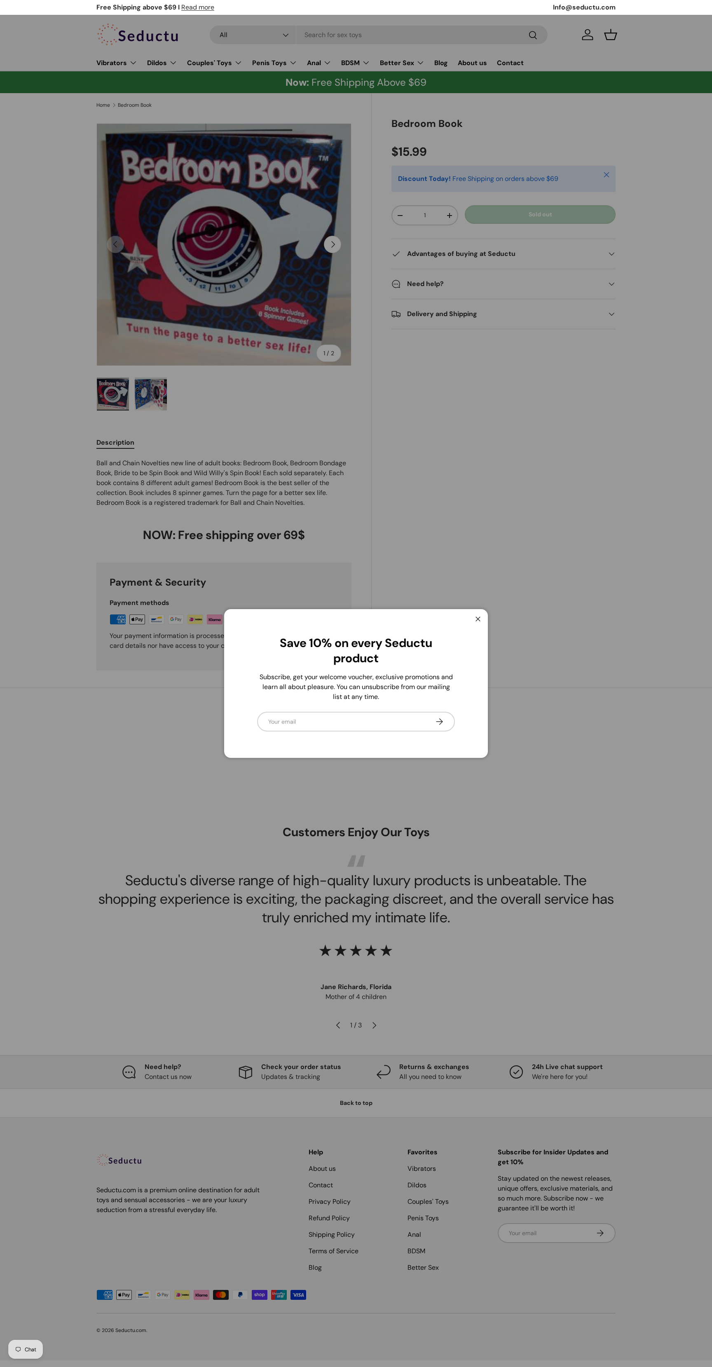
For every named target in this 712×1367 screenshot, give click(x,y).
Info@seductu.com (584, 7)
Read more (197, 7)
